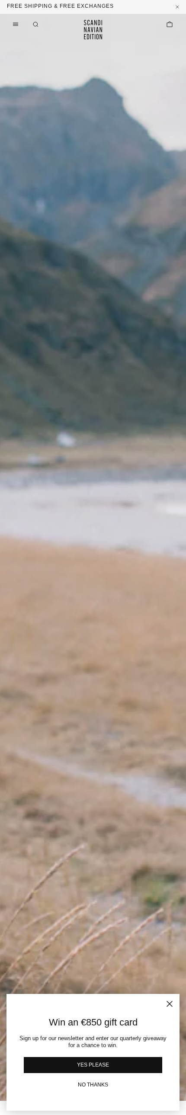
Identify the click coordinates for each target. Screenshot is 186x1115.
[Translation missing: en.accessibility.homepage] (93, 29)
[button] (35, 24)
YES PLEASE (93, 1065)
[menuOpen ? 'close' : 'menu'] (15, 24)
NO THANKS (93, 1085)
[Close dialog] (169, 1003)
